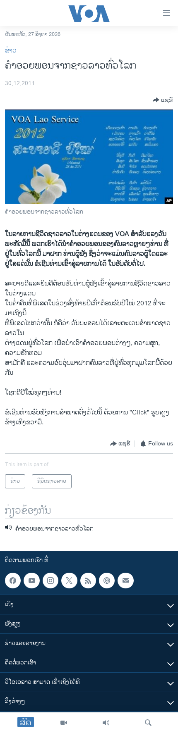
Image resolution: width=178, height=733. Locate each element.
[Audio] (106, 722)
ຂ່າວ (11, 50)
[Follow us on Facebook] (13, 580)
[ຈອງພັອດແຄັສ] (125, 580)
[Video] (63, 722)
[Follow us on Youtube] (31, 580)
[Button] (163, 100)
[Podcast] (107, 580)
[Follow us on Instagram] (50, 580)
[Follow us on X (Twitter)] (69, 580)
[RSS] (88, 580)
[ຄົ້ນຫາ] (148, 722)
